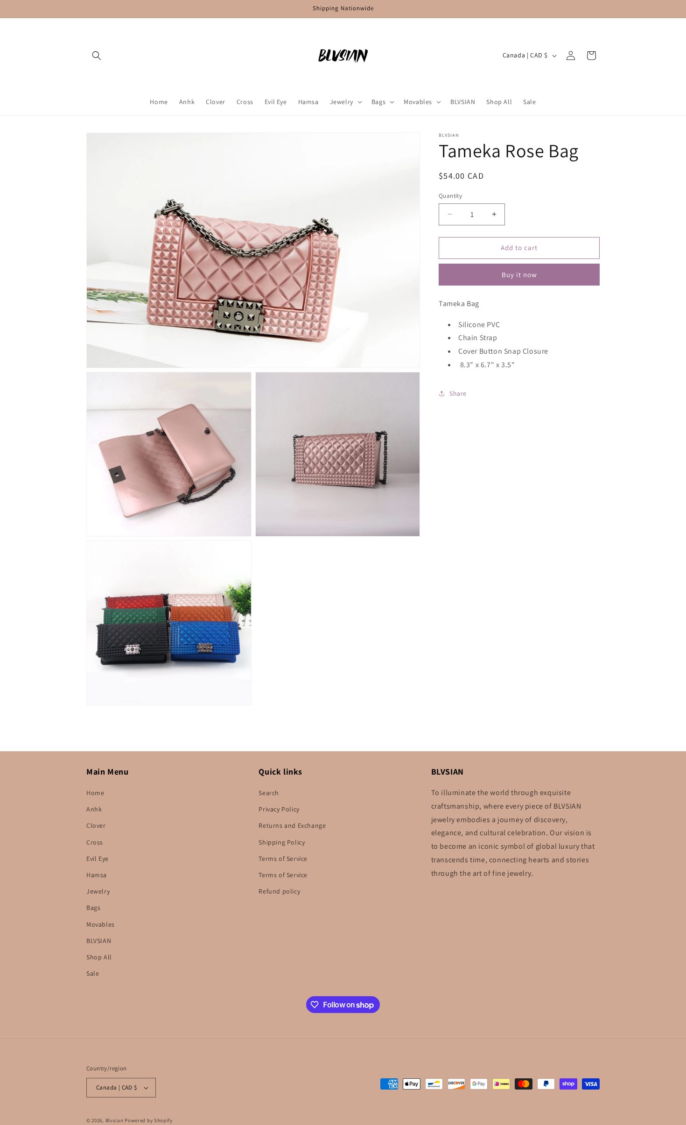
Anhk (94, 809)
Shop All (99, 957)
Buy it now (519, 274)
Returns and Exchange (292, 826)
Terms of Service (283, 859)
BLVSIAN (98, 941)
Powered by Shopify (149, 1120)
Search (269, 793)
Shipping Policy (282, 842)
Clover (96, 826)
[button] (96, 55)
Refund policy (279, 891)
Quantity (450, 196)
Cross (94, 842)
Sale (92, 974)
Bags (93, 908)
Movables (100, 924)
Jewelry (98, 891)
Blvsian (114, 1120)
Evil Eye (97, 859)
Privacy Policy (279, 809)
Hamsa (96, 875)
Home (95, 793)
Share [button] (458, 393)
